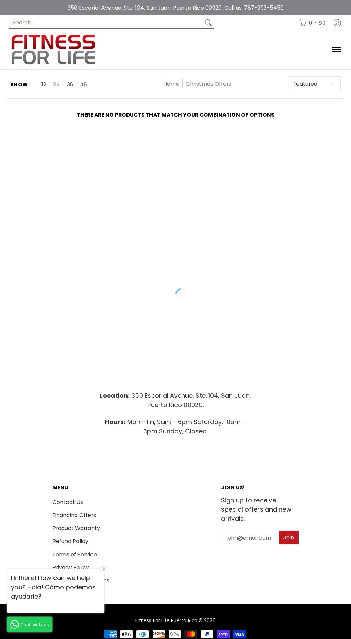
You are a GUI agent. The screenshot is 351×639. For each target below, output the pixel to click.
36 (70, 85)
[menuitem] (312, 22)
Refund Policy (70, 541)
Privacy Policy (70, 568)
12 (43, 85)
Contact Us (67, 502)
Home (171, 84)
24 (56, 85)
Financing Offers (74, 515)
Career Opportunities (80, 581)
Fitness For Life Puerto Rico (166, 620)
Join (288, 537)
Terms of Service (74, 554)
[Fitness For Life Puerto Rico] (53, 49)
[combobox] (106, 22)
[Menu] (335, 49)
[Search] (208, 22)
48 (83, 85)
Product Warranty (76, 528)
